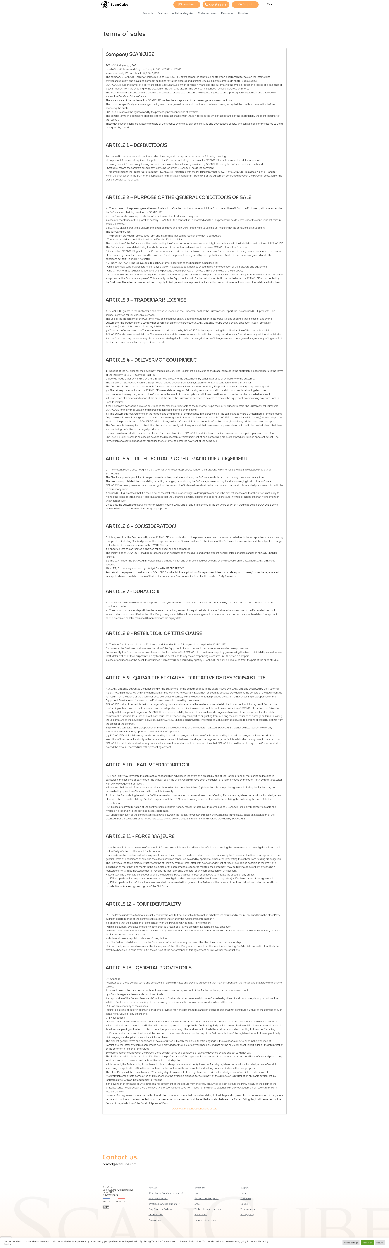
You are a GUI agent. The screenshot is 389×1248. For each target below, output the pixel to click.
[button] (186, 4)
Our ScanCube (156, 1214)
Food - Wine (200, 1214)
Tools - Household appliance (208, 1209)
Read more (9, 1244)
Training (244, 1193)
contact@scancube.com (119, 1164)
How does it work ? (158, 1198)
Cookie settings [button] (351, 1243)
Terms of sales (248, 1209)
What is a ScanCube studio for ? (164, 1204)
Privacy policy (247, 1214)
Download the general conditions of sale (194, 1108)
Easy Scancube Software (161, 1209)
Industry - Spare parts (205, 1220)
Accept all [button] (367, 1243)
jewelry (198, 1193)
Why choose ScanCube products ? (166, 1193)
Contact (244, 1204)
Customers (246, 1198)
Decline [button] (379, 1243)
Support (244, 1187)
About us (153, 1187)
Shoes (197, 1204)
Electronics (199, 1187)
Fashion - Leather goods (206, 1198)
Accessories (155, 1220)
